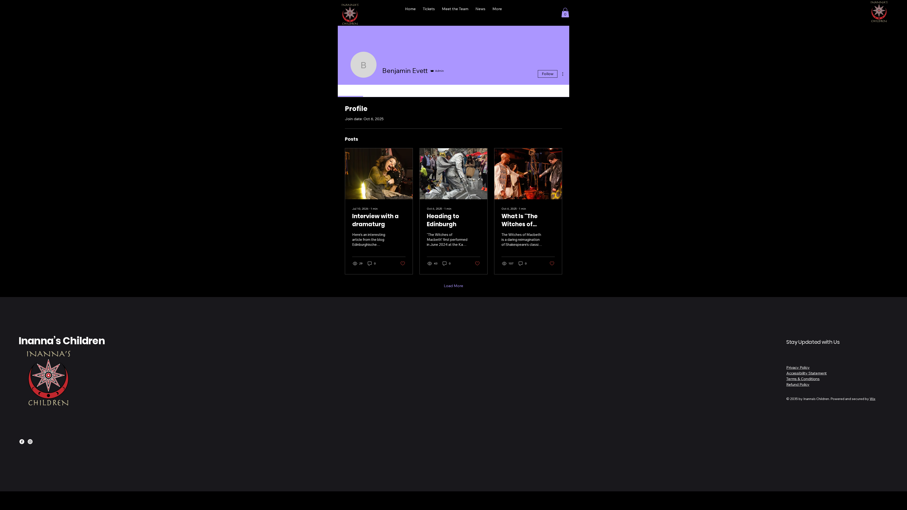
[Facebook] (22, 442)
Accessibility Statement (806, 373)
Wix (872, 399)
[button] (565, 12)
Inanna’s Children (62, 341)
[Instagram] (30, 442)
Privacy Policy (798, 367)
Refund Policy (797, 384)
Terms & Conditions (803, 378)
